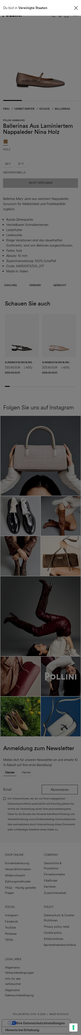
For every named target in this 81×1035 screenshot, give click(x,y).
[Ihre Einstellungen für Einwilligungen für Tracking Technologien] (73, 1027)
